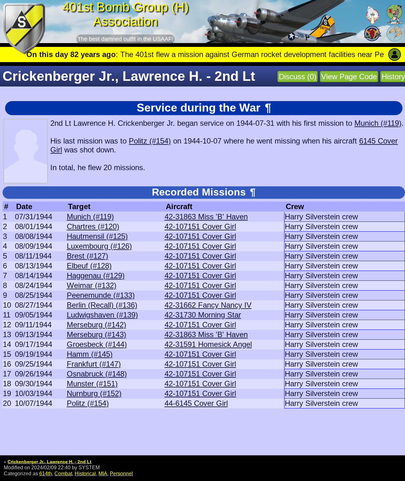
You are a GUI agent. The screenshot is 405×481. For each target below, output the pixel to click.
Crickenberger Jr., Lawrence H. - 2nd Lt (49, 461)
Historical (85, 473)
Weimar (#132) (91, 285)
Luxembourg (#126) (99, 246)
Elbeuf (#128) (89, 265)
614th (45, 473)
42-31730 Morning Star (203, 315)
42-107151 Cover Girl (200, 226)
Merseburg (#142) (96, 324)
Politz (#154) (150, 141)
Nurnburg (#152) (94, 393)
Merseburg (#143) (96, 334)
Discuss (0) (297, 76)
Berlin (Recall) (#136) (102, 305)
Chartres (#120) (93, 226)
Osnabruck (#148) (97, 373)
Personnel (121, 473)
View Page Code (349, 76)
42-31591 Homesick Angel (208, 344)
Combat (63, 473)
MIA (102, 473)
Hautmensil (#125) (97, 236)
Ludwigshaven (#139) (102, 315)
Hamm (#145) (90, 354)
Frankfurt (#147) (94, 364)
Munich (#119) (378, 123)
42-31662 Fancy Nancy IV (208, 305)
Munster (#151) (92, 383)
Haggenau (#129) (96, 275)
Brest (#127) (87, 256)
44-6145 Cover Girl (196, 403)
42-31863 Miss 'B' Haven (206, 216)
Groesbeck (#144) (97, 344)
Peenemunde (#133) (101, 295)
